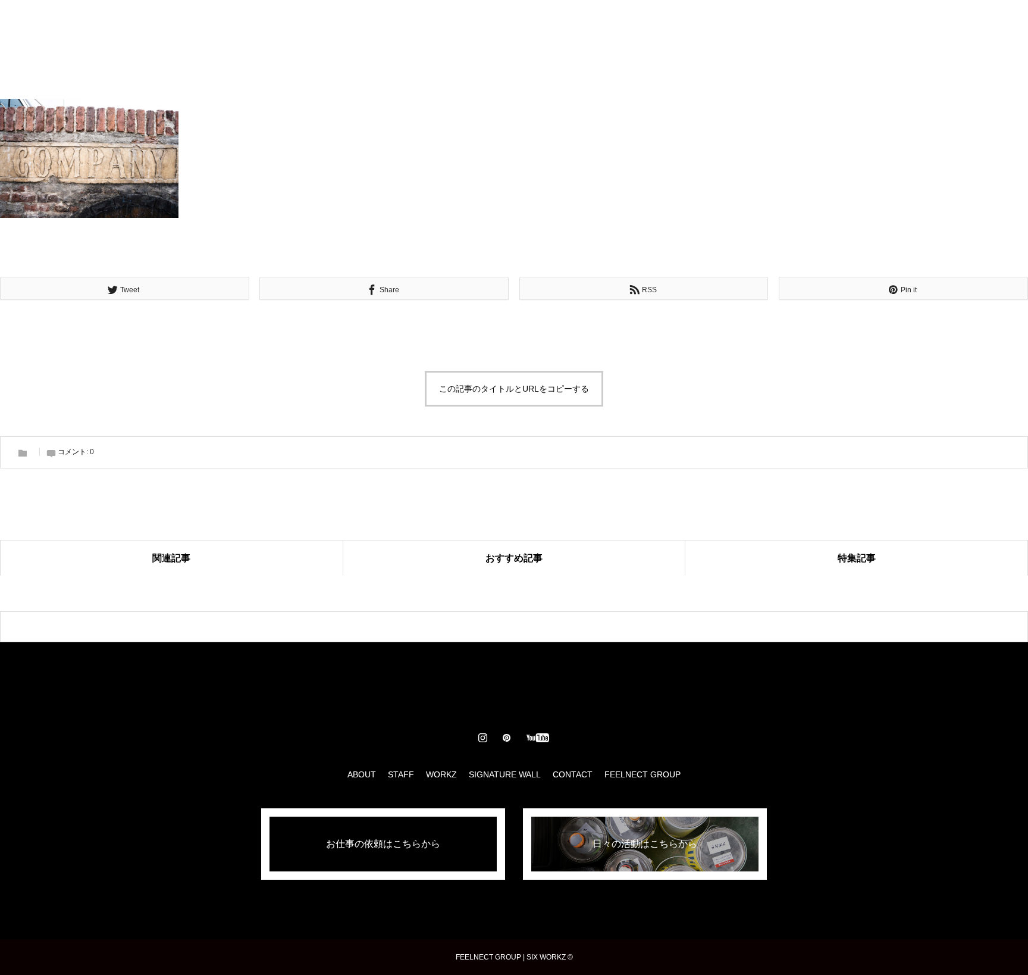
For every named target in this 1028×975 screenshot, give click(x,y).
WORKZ (485, 24)
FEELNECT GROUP (642, 774)
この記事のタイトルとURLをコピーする (514, 388)
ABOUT (382, 24)
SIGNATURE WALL (561, 24)
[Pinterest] (956, 24)
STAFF (433, 24)
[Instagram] (935, 24)
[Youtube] (984, 24)
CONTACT (640, 24)
